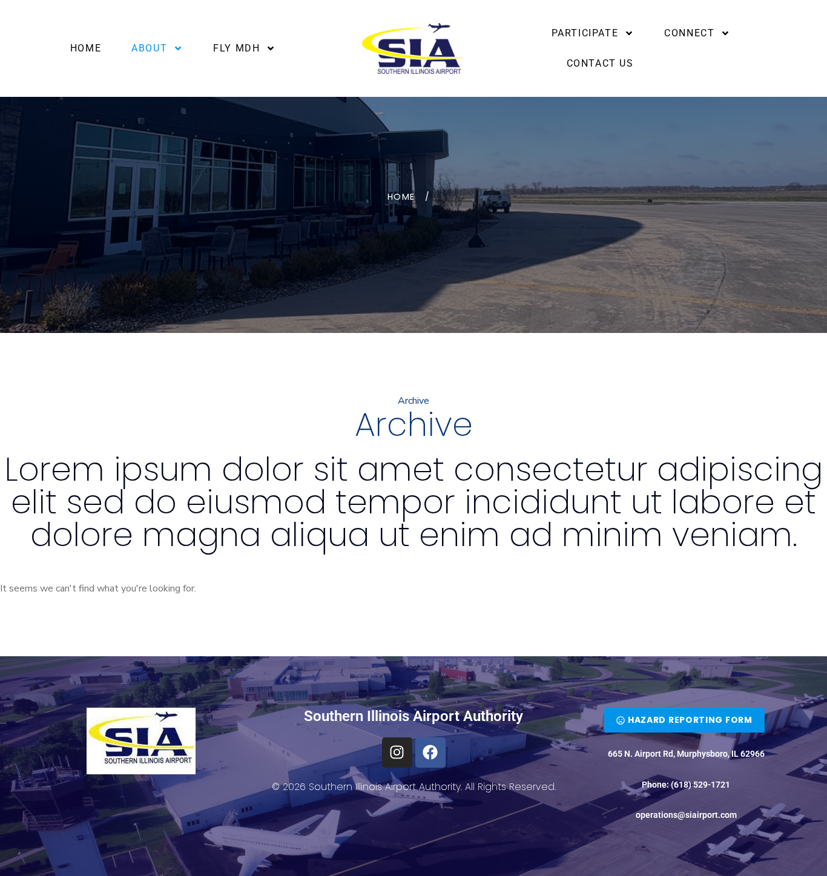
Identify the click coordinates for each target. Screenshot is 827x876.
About (149, 48)
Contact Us (600, 63)
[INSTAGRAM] (397, 752)
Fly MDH (236, 48)
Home (85, 48)
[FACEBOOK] (430, 752)
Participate (585, 33)
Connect (689, 33)
